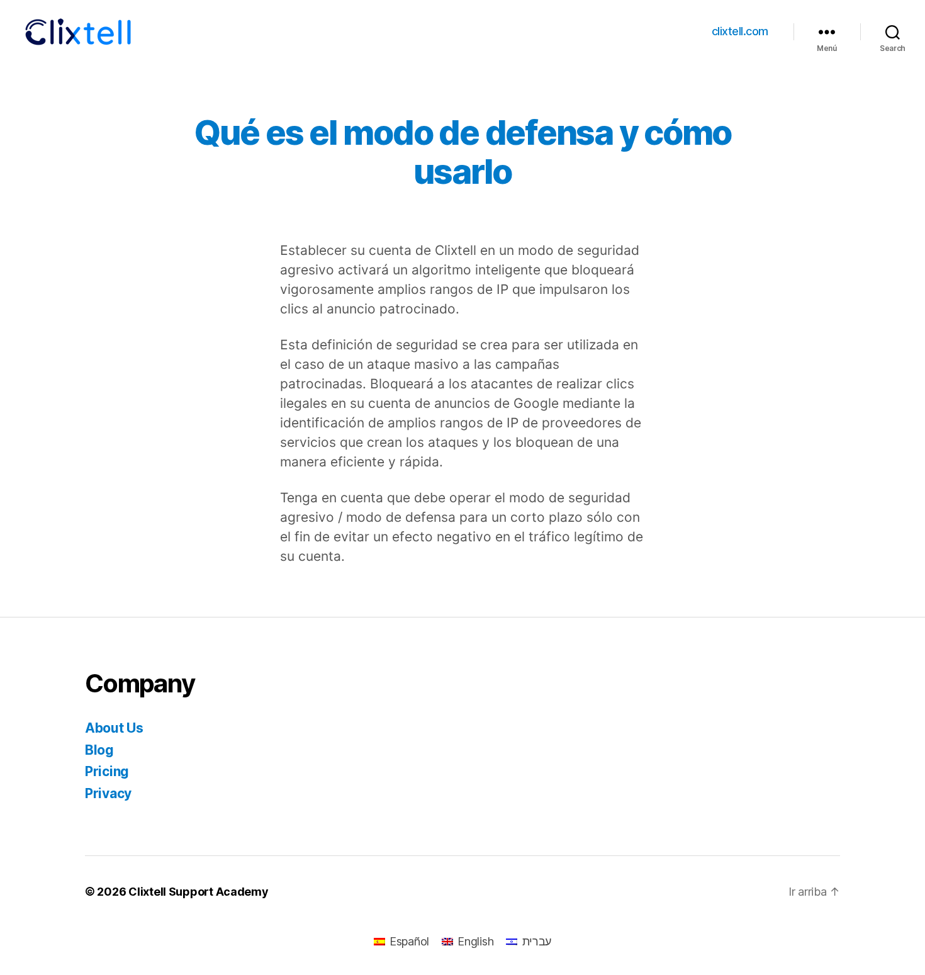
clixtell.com (740, 31)
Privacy (108, 793)
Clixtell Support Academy (198, 891)
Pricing (107, 771)
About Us (114, 728)
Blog (99, 750)
